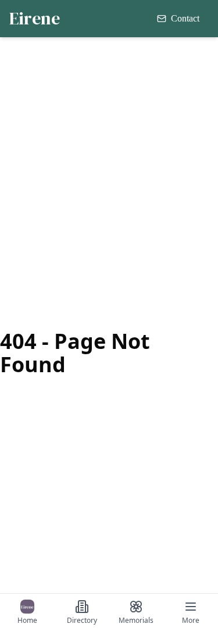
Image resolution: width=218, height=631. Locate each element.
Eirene (34, 18)
